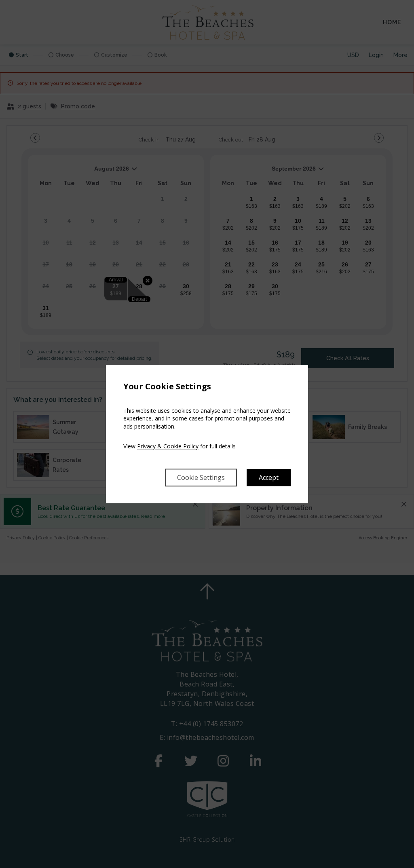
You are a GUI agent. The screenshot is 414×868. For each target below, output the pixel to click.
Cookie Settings (201, 477)
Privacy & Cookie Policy (168, 446)
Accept (269, 477)
